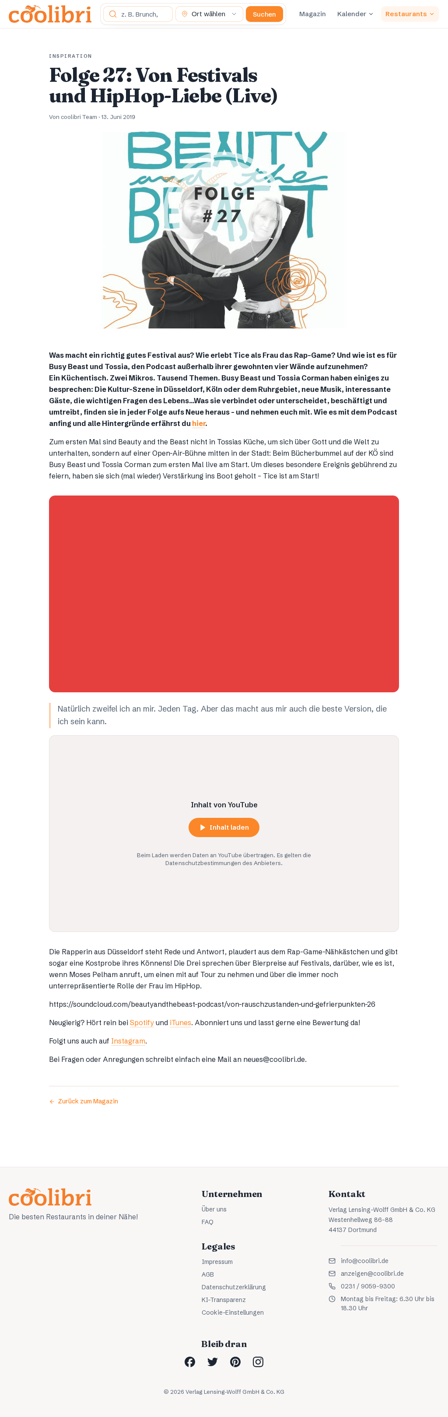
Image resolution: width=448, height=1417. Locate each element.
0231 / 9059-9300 (368, 1286)
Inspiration (70, 56)
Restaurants (406, 14)
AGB (208, 1274)
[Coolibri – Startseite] (50, 14)
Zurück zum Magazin (88, 1101)
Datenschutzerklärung (234, 1287)
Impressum (217, 1262)
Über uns (214, 1209)
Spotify (142, 1022)
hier (198, 423)
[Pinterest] (235, 1362)
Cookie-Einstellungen (233, 1312)
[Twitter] (212, 1362)
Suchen (264, 14)
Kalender (351, 14)
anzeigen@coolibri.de (372, 1273)
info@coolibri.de (364, 1261)
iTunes (180, 1022)
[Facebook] (190, 1362)
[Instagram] (258, 1362)
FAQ (208, 1222)
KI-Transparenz (224, 1300)
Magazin (312, 14)
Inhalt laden (229, 827)
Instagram (128, 1041)
